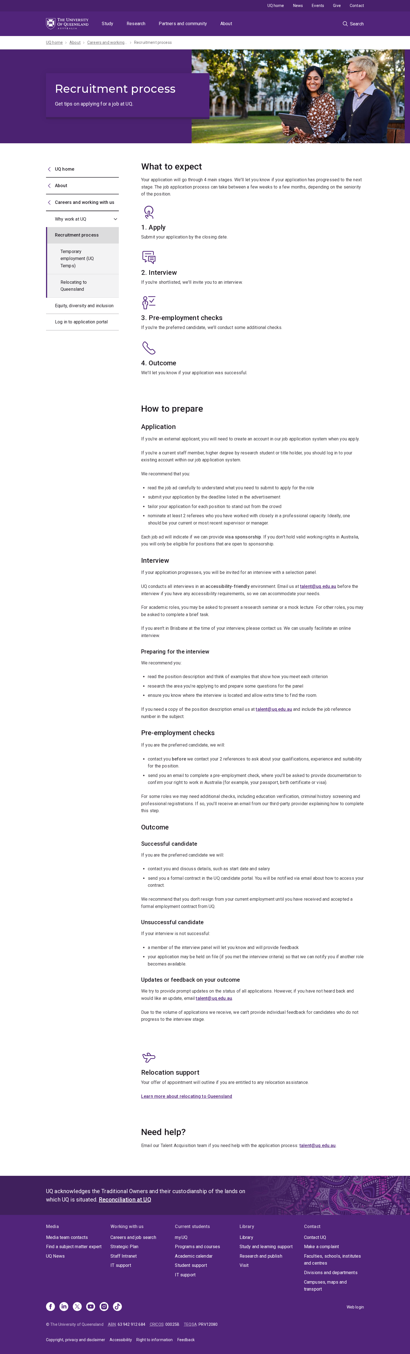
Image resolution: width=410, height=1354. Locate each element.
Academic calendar (194, 1256)
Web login (355, 1307)
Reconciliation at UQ (125, 1199)
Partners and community (183, 23)
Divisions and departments (331, 1272)
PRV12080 (208, 1324)
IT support (120, 1265)
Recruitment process (153, 42)
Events (318, 5)
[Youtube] (90, 1307)
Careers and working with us (107, 42)
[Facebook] (50, 1307)
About (226, 23)
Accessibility (121, 1340)
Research (136, 23)
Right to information (154, 1340)
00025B (172, 1324)
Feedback (186, 1340)
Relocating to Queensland (74, 286)
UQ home (275, 5)
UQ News (55, 1256)
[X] (77, 1307)
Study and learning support (266, 1246)
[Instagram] (104, 1307)
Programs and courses (197, 1246)
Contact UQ (315, 1237)
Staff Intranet (123, 1256)
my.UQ (181, 1237)
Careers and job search (133, 1237)
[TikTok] (117, 1307)
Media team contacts (67, 1237)
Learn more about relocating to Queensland (186, 1096)
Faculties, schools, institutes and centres (332, 1259)
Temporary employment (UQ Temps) (77, 258)
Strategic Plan (124, 1246)
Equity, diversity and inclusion (84, 305)
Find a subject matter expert (74, 1246)
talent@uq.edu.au (318, 586)
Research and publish (261, 1256)
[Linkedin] (63, 1307)
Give (337, 5)
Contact (357, 5)
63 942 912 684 (131, 1324)
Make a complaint (321, 1246)
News (298, 5)
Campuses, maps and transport (325, 1285)
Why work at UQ (70, 219)
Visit (244, 1265)
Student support (191, 1265)
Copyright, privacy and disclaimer (75, 1340)
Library (246, 1237)
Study (107, 23)
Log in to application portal (81, 322)
